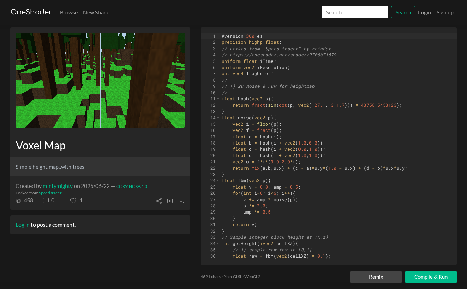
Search (403, 12)
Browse (69, 12)
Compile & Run (431, 277)
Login (424, 12)
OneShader (31, 12)
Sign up (445, 12)
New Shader (97, 12)
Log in (23, 224)
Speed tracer (50, 192)
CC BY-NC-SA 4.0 (131, 186)
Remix (376, 277)
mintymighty (58, 185)
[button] (76, 200)
